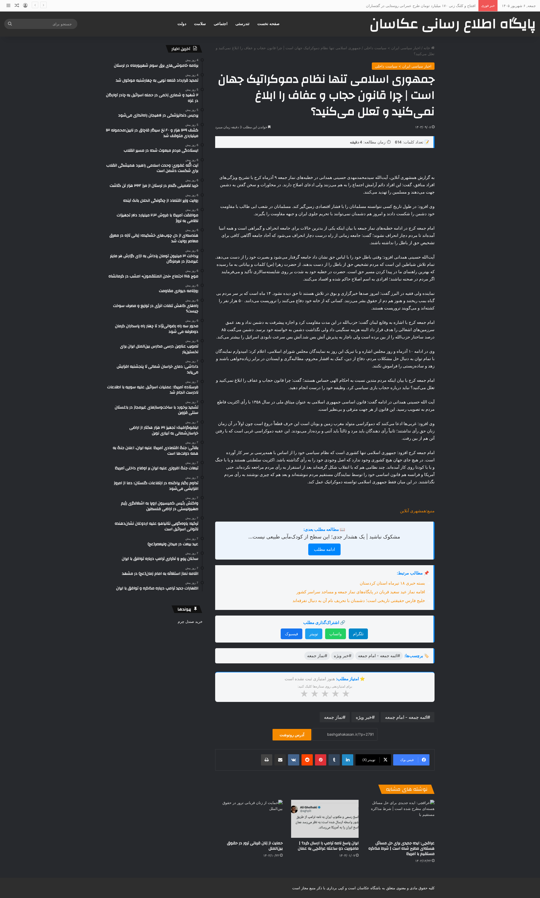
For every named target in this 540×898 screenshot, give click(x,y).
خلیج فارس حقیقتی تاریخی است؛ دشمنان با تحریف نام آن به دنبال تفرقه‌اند (358, 600)
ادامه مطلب (324, 549)
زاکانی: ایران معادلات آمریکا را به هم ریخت (442, 5)
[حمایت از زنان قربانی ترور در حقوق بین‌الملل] (249, 819)
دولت (181, 24)
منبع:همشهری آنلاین (417, 510)
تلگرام (358, 633)
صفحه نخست (268, 24)
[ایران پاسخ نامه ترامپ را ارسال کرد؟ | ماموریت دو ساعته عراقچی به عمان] (325, 819)
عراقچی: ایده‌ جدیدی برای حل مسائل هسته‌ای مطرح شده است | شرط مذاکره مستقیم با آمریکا (401, 848)
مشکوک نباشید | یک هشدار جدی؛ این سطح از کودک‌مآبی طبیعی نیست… (324, 537)
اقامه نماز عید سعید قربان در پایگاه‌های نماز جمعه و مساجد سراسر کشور (360, 591)
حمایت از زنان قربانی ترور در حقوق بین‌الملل (255, 845)
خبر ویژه (364, 717)
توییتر (313, 633)
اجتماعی (221, 24)
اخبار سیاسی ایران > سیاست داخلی (392, 48)
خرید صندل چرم (190, 621)
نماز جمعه (333, 717)
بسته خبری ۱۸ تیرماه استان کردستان (392, 583)
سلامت (200, 24)
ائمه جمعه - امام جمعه (406, 717)
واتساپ (335, 633)
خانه (427, 48)
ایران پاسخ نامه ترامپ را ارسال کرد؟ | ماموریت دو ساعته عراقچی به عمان (328, 845)
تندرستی (242, 24)
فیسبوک (291, 633)
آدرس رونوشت (292, 734)
